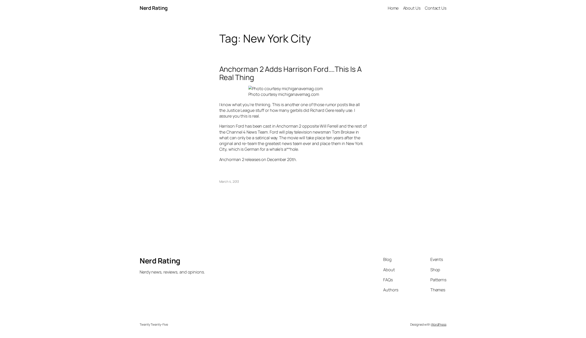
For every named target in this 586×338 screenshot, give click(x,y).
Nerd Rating (154, 8)
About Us (412, 8)
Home (393, 8)
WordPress (438, 324)
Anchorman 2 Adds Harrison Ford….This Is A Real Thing (290, 73)
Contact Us (435, 8)
